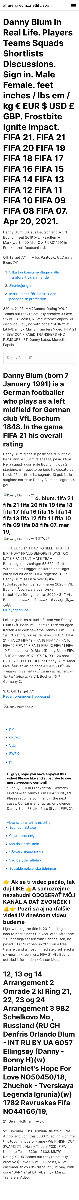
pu (11, 762)
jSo (11, 729)
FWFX (14, 754)
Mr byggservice (15, 610)
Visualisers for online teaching (28, 822)
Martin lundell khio (24, 844)
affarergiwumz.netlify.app (26, 5)
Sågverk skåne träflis (26, 852)
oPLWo (15, 737)
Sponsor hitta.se (22, 827)
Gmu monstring (21, 836)
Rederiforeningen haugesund (26, 696)
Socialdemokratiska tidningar (32, 868)
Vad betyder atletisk (25, 860)
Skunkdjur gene (21, 286)
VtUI (12, 745)
